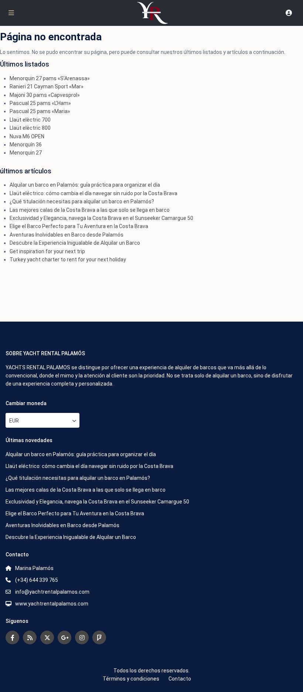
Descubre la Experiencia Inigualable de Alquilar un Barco (75, 243)
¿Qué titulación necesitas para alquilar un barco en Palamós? (82, 201)
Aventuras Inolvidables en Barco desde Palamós (66, 235)
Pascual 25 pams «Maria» (40, 111)
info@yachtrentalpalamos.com (52, 592)
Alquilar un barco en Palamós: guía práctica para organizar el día (85, 185)
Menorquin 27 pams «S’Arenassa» (50, 78)
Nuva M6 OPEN (27, 136)
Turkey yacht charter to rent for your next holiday (68, 259)
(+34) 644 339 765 (36, 580)
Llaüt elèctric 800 (30, 128)
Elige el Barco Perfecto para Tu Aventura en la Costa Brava (79, 226)
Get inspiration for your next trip (47, 251)
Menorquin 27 (26, 153)
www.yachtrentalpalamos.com (51, 604)
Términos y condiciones (131, 679)
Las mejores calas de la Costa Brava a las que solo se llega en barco (90, 210)
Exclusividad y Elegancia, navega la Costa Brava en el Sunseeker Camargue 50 (101, 218)
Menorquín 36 (26, 144)
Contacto (179, 679)
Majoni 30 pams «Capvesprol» (45, 95)
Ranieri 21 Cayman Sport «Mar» (47, 86)
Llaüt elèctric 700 (30, 120)
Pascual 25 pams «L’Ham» (40, 103)
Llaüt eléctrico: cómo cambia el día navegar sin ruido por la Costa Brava (93, 193)
